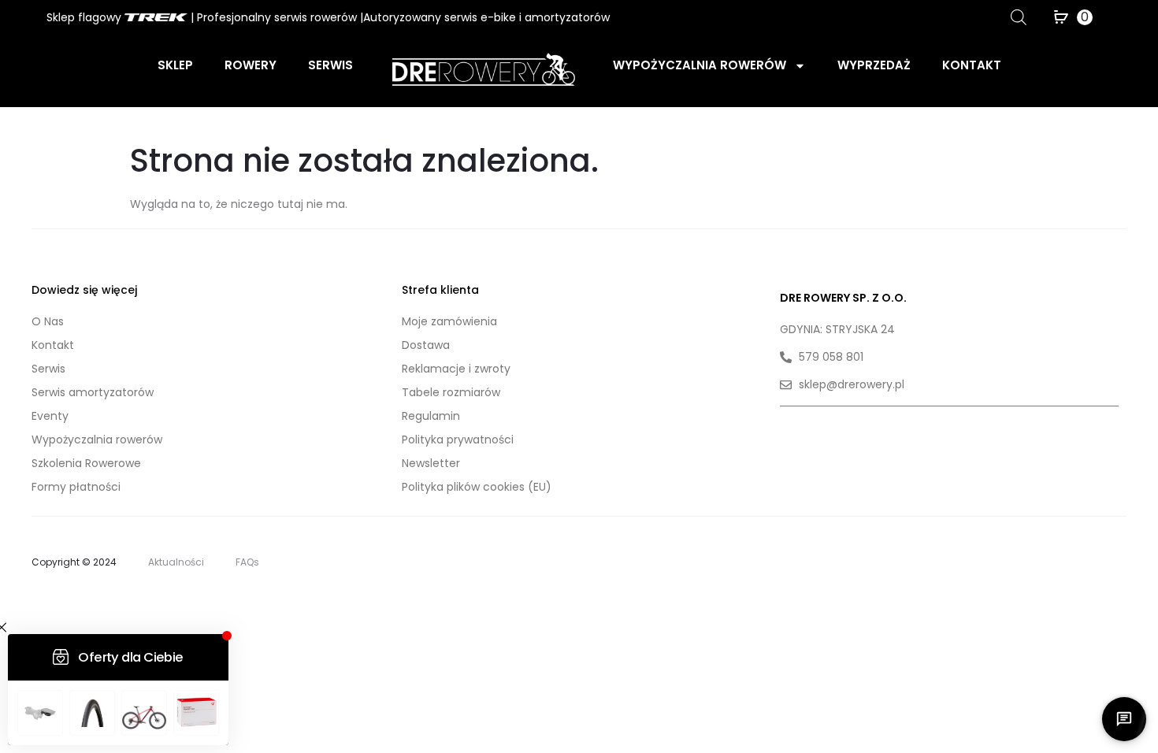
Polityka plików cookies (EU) (476, 487)
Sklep (175, 65)
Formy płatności (76, 487)
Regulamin (431, 416)
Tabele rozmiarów (451, 392)
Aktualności (176, 562)
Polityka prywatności (458, 439)
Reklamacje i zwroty (456, 368)
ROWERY (251, 65)
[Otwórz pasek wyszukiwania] (1018, 16)
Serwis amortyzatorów (93, 392)
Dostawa (426, 345)
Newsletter (431, 463)
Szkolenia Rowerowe (86, 463)
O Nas (48, 321)
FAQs (247, 562)
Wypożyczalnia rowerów (699, 65)
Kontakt (971, 65)
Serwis (330, 65)
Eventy (50, 416)
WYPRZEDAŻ (874, 65)
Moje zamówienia (449, 321)
